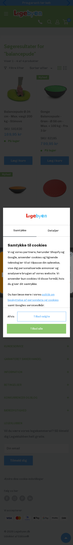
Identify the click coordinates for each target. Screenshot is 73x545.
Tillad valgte (41, 316)
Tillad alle (36, 328)
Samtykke (19, 230)
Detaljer (53, 230)
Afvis (11, 316)
